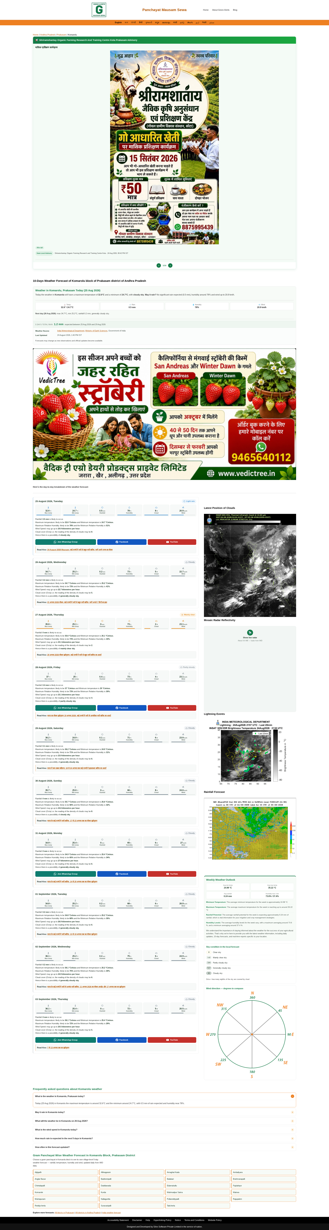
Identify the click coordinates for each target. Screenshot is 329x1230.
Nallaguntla (105, 1199)
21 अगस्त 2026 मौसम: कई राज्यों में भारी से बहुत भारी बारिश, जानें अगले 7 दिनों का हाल (77, 602)
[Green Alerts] (99, 9)
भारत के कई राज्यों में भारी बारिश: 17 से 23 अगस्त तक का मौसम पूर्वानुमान (72, 821)
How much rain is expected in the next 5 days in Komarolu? (64, 1138)
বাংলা (126, 22)
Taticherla (171, 1206)
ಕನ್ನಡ (157, 22)
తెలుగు (190, 22)
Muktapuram (40, 1199)
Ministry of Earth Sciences (96, 331)
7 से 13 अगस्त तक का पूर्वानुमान (58, 1048)
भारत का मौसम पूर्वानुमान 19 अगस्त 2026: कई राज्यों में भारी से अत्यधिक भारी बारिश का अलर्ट (79, 715)
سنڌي (211, 22)
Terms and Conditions (194, 1220)
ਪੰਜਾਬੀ (133, 22)
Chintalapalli (40, 1186)
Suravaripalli (106, 1206)
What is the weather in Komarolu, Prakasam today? (60, 1096)
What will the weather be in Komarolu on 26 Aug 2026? (61, 1121)
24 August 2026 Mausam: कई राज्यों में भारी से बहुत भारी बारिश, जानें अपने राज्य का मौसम (80, 550)
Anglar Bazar (40, 1179)
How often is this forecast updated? (52, 1147)
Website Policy (215, 1220)
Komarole (39, 1192)
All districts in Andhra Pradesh (88, 1212)
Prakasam (61, 35)
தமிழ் (182, 22)
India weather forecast (111, 1212)
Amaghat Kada (173, 1172)
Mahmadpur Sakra (175, 1192)
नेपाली (204, 22)
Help (148, 1220)
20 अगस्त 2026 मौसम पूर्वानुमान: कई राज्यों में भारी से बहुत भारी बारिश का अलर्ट (74, 655)
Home (206, 10)
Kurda (103, 1192)
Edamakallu (172, 1186)
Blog (235, 10)
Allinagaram (106, 1172)
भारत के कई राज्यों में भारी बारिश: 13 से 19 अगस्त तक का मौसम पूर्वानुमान (72, 934)
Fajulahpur (237, 1186)
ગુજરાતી (148, 22)
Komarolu (72, 35)
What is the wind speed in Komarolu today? (56, 1130)
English (118, 22)
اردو (197, 22)
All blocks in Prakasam (64, 1212)
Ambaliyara (238, 1172)
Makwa (236, 1192)
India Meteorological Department (70, 331)
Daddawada (106, 1186)
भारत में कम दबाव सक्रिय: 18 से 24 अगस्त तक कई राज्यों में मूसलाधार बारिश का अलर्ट (76, 768)
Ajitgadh (38, 1172)
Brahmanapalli (239, 1179)
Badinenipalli (106, 1179)
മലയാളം (166, 22)
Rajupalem (237, 1199)
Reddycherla (40, 1206)
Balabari (170, 1179)
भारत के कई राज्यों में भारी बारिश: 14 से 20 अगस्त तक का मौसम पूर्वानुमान (72, 881)
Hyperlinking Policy (162, 1220)
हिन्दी (140, 22)
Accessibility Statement (118, 1220)
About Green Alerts (220, 10)
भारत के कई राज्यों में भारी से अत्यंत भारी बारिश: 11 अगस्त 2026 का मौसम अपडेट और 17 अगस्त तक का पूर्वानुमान (86, 987)
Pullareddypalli (173, 1199)
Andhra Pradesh (47, 35)
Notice (178, 1220)
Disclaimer (137, 1220)
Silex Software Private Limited (167, 1227)
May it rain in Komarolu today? (50, 1112)
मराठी (175, 22)
